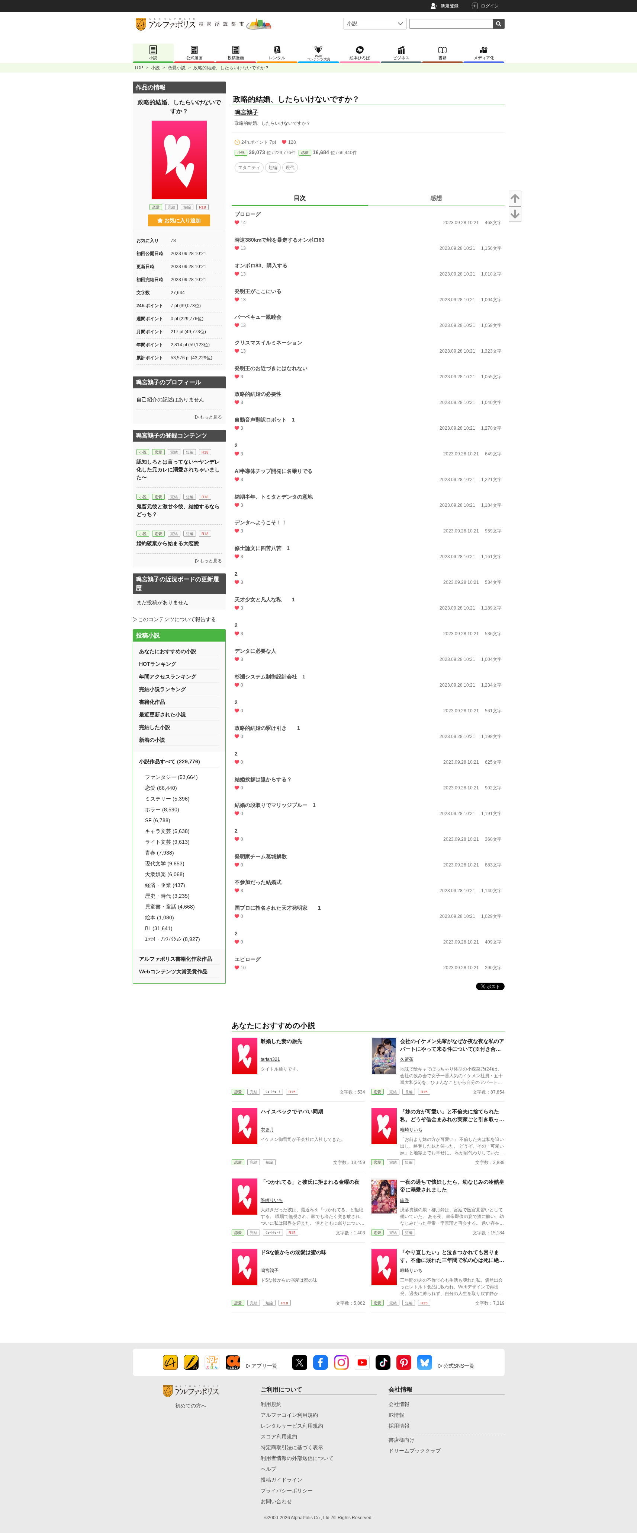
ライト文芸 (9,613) (167, 842)
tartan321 (270, 1059)
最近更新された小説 (162, 715)
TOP (138, 67)
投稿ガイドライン (281, 1480)
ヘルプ (268, 1469)
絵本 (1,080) (159, 917)
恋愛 (305, 152)
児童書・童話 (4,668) (170, 907)
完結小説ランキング (162, 689)
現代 (290, 167)
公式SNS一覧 (458, 1366)
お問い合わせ (276, 1501)
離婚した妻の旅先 (281, 1041)
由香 (404, 1200)
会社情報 (399, 1404)
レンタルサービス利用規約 (292, 1426)
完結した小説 (154, 727)
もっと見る (211, 417)
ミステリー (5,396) (167, 799)
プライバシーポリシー (287, 1491)
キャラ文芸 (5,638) (167, 831)
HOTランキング (157, 664)
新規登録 (450, 6)
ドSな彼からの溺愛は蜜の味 (293, 1252)
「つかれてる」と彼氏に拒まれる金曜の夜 (310, 1182)
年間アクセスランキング (167, 677)
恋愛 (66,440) (161, 788)
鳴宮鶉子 (246, 112)
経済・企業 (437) (165, 885)
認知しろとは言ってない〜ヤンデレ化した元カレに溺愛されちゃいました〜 (178, 469)
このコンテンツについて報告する (177, 619)
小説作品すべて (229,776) (169, 761)
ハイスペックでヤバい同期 (292, 1111)
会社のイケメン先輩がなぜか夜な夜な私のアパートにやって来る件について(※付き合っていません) (452, 1049)
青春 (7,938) (159, 853)
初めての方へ (190, 1406)
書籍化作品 (152, 702)
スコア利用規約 (279, 1437)
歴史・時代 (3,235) (167, 896)
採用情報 (399, 1426)
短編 (272, 167)
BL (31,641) (159, 928)
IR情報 (396, 1415)
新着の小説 (152, 740)
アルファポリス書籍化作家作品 (175, 959)
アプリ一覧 (264, 1366)
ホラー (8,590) (162, 809)
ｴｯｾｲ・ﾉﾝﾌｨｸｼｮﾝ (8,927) (172, 939)
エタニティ (249, 167)
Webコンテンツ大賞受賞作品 (173, 971)
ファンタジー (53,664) (171, 777)
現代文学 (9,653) (164, 863)
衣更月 (267, 1129)
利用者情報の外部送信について (297, 1458)
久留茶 (407, 1059)
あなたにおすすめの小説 (167, 651)
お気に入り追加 (182, 220)
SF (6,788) (157, 820)
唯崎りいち (411, 1129)
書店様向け (402, 1440)
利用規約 (271, 1404)
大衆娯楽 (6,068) (164, 874)
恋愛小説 (177, 67)
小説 (155, 67)
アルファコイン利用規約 (289, 1415)
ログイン (490, 6)
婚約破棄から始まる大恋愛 (167, 543)
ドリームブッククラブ (415, 1451)
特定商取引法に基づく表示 (292, 1447)
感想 (436, 198)
